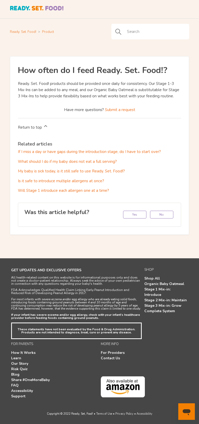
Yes (134, 215)
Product (48, 32)
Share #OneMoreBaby (30, 379)
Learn (16, 358)
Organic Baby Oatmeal (164, 283)
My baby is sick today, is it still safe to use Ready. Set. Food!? (71, 171)
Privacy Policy (124, 414)
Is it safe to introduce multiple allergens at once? (61, 181)
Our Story (19, 363)
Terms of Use (104, 414)
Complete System (159, 311)
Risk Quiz (19, 369)
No (161, 215)
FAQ (15, 385)
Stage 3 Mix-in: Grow (162, 305)
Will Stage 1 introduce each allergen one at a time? (63, 190)
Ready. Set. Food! (23, 32)
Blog (15, 374)
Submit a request (120, 109)
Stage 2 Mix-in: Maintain (165, 300)
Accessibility (22, 390)
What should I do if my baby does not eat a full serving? (67, 161)
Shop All (152, 278)
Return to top (30, 127)
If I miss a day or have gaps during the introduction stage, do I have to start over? (89, 151)
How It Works (23, 352)
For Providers (113, 352)
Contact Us (110, 358)
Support (18, 396)
